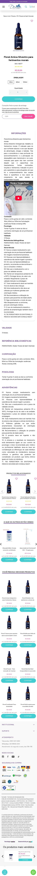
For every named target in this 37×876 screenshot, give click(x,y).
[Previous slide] (2, 491)
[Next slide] (35, 491)
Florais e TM (14, 16)
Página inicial (6, 16)
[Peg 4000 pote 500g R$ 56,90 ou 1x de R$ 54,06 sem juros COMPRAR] (11, 860)
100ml (25, 82)
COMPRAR (18, 99)
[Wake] (13, 841)
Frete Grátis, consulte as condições (18, 1)
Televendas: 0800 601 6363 (11, 741)
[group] (18, 36)
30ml (11, 82)
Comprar (9, 512)
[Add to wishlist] (32, 21)
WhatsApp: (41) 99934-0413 (11, 744)
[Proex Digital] (31, 842)
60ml (18, 82)
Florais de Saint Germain (26, 16)
